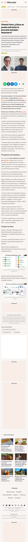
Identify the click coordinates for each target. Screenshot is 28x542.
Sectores (4, 21)
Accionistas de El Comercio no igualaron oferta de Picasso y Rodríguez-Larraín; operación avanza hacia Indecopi (7, 449)
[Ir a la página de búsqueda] (25, 2)
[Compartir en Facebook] (8, 84)
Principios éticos (14, 511)
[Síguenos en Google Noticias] (19, 84)
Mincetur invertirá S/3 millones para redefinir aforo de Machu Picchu (21, 479)
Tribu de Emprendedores (18, 507)
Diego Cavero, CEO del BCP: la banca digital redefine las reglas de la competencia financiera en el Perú (21, 464)
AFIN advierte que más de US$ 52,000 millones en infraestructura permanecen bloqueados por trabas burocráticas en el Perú (7, 479)
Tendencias (23, 495)
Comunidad (17, 498)
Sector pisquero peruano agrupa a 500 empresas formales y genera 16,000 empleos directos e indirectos (20, 449)
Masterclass (11, 508)
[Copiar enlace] (23, 84)
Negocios (15, 495)
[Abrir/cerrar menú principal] (2, 2)
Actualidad (19, 492)
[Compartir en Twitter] (16, 84)
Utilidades (10, 498)
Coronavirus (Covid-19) (9, 329)
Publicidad (17, 508)
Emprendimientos (7, 495)
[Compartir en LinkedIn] (12, 84)
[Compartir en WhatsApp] (5, 84)
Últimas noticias (10, 492)
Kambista (6, 160)
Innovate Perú (7, 332)
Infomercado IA (7, 507)
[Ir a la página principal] (10, 2)
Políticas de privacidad (20, 510)
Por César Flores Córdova (7, 49)
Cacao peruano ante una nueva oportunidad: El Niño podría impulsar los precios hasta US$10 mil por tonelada (6, 464)
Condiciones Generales (8, 510)
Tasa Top (23, 112)
